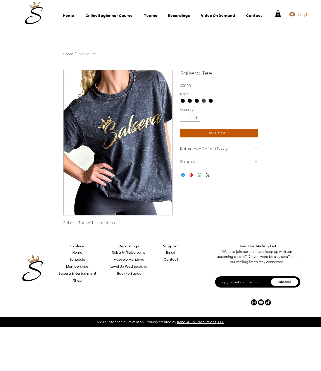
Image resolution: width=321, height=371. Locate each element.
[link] (278, 13)
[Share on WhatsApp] (199, 175)
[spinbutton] (190, 117)
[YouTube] (261, 302)
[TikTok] (268, 302)
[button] (150, 15)
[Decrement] (183, 117)
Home (68, 54)
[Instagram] (254, 302)
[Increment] (197, 117)
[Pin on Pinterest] (191, 175)
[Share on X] (208, 175)
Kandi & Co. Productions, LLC (200, 322)
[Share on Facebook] (183, 175)
